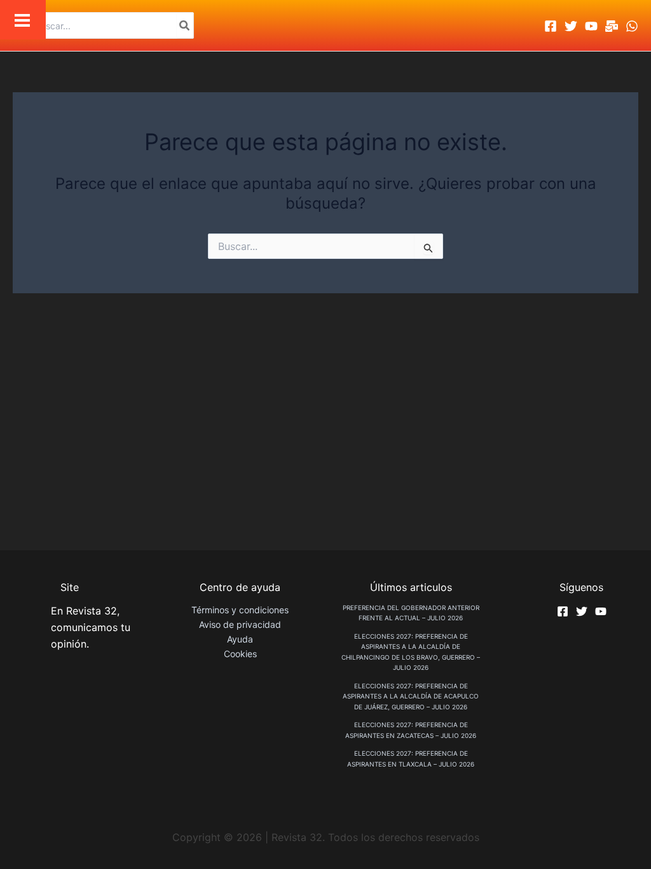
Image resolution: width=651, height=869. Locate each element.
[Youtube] (591, 26)
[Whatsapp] (632, 26)
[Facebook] (550, 26)
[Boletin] (611, 26)
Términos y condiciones (240, 609)
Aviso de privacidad (240, 624)
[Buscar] (185, 25)
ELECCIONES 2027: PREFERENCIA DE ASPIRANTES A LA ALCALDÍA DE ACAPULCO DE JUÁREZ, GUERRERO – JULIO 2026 (411, 696)
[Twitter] (571, 26)
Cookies (240, 653)
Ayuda (240, 639)
